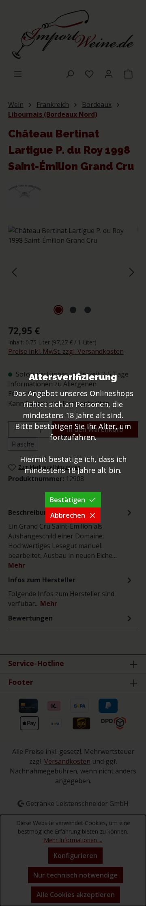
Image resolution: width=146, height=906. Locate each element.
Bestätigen (67, 499)
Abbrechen (67, 515)
